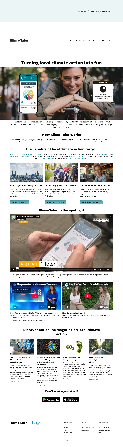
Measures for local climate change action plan (25, 154)
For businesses (84, 40)
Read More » (14, 381)
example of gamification (77, 156)
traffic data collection (47, 158)
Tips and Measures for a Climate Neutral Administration (20, 359)
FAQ (108, 40)
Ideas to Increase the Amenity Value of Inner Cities (98, 359)
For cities (73, 40)
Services (95, 40)
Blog (102, 40)
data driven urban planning (79, 158)
